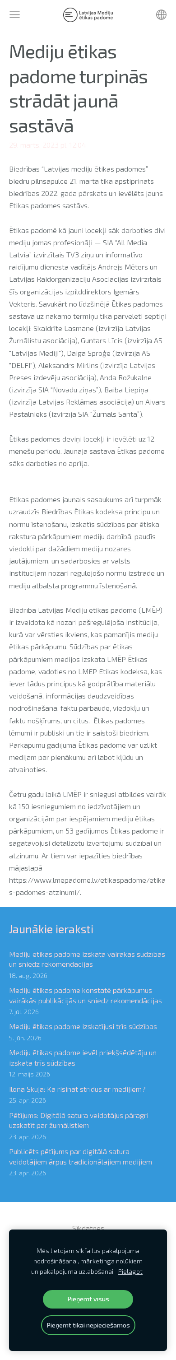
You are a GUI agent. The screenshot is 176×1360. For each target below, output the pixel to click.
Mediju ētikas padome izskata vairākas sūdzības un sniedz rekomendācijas (87, 959)
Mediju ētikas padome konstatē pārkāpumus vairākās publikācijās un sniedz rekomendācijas (85, 995)
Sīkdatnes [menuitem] (88, 1228)
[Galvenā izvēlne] (14, 14)
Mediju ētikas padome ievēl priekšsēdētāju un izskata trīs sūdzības (83, 1057)
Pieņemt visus (88, 1299)
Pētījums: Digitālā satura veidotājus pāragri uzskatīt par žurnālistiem (78, 1120)
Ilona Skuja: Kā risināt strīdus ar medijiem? (77, 1089)
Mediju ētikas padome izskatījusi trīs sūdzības (83, 1026)
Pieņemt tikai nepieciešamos (88, 1325)
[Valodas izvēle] (161, 14)
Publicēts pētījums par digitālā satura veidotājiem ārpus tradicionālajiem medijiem (80, 1156)
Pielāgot (130, 1271)
